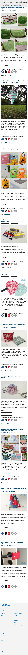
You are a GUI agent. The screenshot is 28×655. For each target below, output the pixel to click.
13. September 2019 (5, 327)
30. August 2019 (4, 379)
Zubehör (3, 617)
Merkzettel (3, 633)
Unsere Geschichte (19, 613)
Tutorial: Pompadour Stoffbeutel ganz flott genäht (12, 376)
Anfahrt (16, 620)
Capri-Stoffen (11, 523)
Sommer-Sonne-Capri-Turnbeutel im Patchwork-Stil (14, 488)
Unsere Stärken (18, 617)
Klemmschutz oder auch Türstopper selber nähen (12, 543)
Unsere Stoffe (8, 319)
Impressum (17, 624)
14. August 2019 (4, 545)
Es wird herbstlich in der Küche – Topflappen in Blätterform (13, 273)
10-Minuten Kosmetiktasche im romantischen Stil (13, 325)
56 (17, 597)
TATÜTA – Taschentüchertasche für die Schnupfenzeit (11, 220)
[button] (2, 71)
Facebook (3, 639)
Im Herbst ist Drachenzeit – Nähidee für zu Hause (14, 80)
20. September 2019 (5, 223)
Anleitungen (8, 75)
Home (2, 640)
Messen (16, 619)
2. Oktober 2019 (4, 10)
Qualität (16, 615)
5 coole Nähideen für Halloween (9, 148)
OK (24, 5)
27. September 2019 (5, 82)
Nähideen (7, 142)
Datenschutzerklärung (19, 626)
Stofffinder (3, 613)
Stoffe (2, 615)
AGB (15, 622)
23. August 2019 (4, 491)
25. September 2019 (5, 149)
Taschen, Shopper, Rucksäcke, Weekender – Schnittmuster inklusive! (12, 429)
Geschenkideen (5, 619)
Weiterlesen (6, 65)
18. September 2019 (5, 276)
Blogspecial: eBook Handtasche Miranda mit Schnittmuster (12, 8)
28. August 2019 (4, 432)
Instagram (3, 637)
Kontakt (3, 635)
